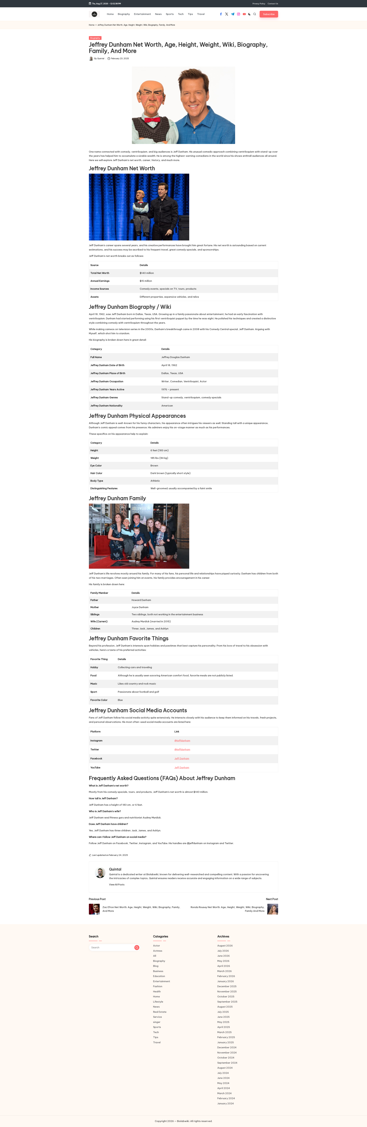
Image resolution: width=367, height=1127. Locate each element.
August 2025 (225, 1006)
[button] (269, 14)
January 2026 (225, 981)
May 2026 (223, 961)
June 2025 (223, 1016)
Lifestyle (158, 1001)
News (156, 1006)
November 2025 (227, 991)
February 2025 (226, 1037)
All (154, 955)
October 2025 (225, 996)
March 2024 (224, 1093)
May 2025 (223, 1022)
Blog (155, 966)
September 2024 (227, 1062)
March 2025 (224, 1032)
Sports (157, 1027)
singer (156, 1022)
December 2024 (227, 1047)
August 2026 (225, 945)
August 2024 (225, 1067)
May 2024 (223, 1083)
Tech (156, 1032)
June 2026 (223, 955)
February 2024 (226, 1098)
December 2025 (227, 986)
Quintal (115, 869)
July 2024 (223, 1073)
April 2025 (223, 1027)
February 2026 (226, 976)
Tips (155, 1037)
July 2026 (223, 950)
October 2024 (225, 1057)
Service (157, 1016)
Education (159, 976)
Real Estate (159, 1011)
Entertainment (161, 981)
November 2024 (227, 1052)
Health (157, 991)
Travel (157, 1042)
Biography (95, 38)
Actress (157, 950)
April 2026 (223, 966)
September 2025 (227, 1001)
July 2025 (223, 1011)
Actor (156, 945)
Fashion (157, 986)
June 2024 (223, 1078)
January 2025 (225, 1042)
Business (158, 971)
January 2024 (225, 1103)
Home (91, 25)
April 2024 (223, 1088)
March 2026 (224, 971)
